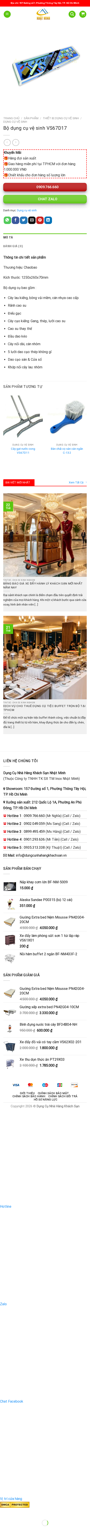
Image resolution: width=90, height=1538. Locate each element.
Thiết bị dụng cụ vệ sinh (61, 118)
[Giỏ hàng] (82, 14)
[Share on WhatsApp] (7, 220)
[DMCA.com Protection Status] (14, 1504)
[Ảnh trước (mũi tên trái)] (4, 1530)
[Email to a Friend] (32, 220)
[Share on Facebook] (15, 220)
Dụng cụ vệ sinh (15, 121)
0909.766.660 (47, 187)
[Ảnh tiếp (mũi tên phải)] (17, 1530)
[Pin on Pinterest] (40, 220)
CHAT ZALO (47, 199)
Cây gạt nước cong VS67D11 (23, 450)
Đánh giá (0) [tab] (13, 246)
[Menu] (7, 14)
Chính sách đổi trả (63, 1096)
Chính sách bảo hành (28, 1096)
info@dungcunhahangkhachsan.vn (41, 855)
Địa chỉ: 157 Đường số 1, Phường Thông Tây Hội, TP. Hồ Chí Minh (45, 3)
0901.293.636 (34, 839)
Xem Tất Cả (76, 482)
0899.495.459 (34, 831)
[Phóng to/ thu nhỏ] (17, 1512)
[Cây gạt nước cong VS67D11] (23, 417)
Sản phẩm (31, 118)
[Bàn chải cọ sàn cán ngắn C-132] (67, 417)
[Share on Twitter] (23, 220)
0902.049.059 (34, 824)
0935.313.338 (34, 847)
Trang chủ (11, 118)
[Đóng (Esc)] (4, 1512)
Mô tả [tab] (8, 237)
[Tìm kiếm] (72, 14)
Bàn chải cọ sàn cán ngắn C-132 (67, 450)
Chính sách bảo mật (53, 1093)
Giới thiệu (27, 1093)
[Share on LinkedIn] (48, 220)
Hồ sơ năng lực (45, 1099)
